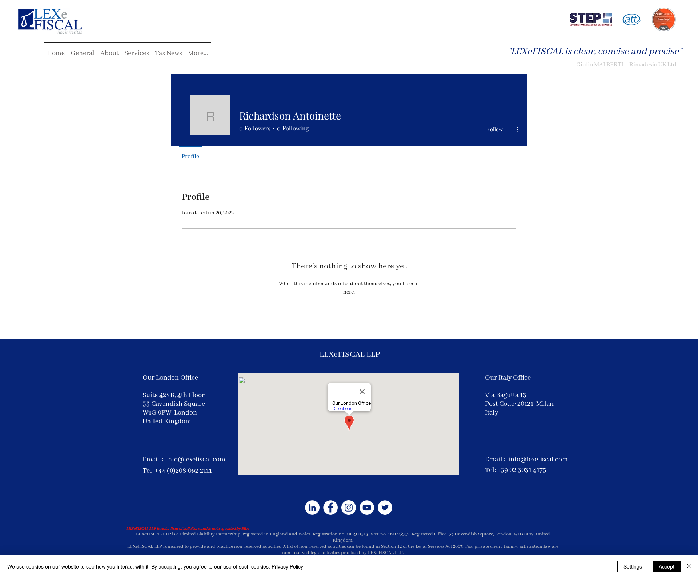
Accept (666, 566)
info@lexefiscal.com (195, 459)
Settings (632, 566)
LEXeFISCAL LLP (350, 354)
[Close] (689, 566)
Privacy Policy (287, 566)
